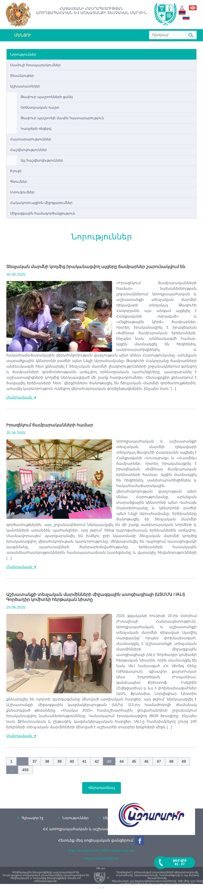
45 (134, 761)
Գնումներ (18, 182)
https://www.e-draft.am (101, 858)
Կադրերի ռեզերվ (36, 129)
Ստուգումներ (22, 192)
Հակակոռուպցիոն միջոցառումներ (41, 203)
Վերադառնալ (101, 787)
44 (121, 761)
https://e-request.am (83, 850)
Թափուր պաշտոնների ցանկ (47, 97)
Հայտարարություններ (30, 139)
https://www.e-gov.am (118, 850)
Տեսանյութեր (22, 76)
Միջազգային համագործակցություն (42, 213)
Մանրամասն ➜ (21, 397)
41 (84, 761)
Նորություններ (23, 54)
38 (47, 761)
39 (59, 761)
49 (184, 761)
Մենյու (22, 35)
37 (35, 761)
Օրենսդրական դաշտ (40, 107)
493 (25, 770)
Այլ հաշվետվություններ (42, 160)
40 (72, 761)
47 (159, 761)
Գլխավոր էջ (32, 818)
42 (97, 761)
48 (171, 761)
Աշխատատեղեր (25, 86)
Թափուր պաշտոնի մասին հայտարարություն (62, 118)
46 (146, 761)
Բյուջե (15, 171)
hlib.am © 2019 (102, 878)
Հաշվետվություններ (28, 150)
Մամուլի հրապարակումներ (35, 65)
